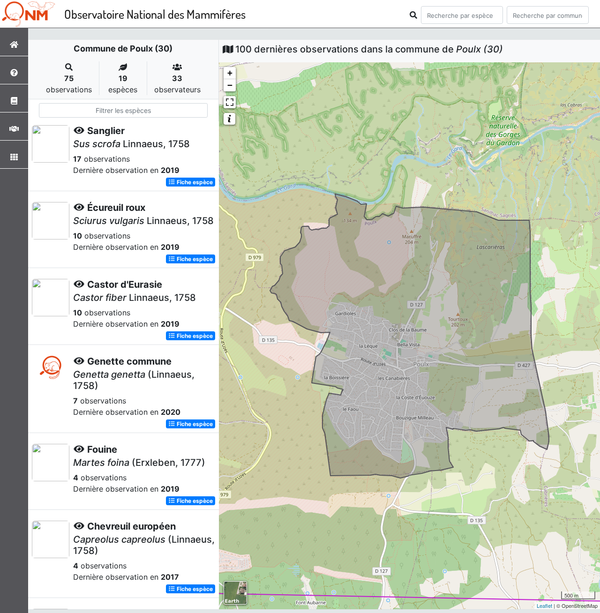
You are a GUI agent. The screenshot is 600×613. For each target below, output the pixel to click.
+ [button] (229, 73)
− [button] (229, 85)
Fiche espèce (194, 182)
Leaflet (544, 605)
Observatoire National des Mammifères (155, 14)
